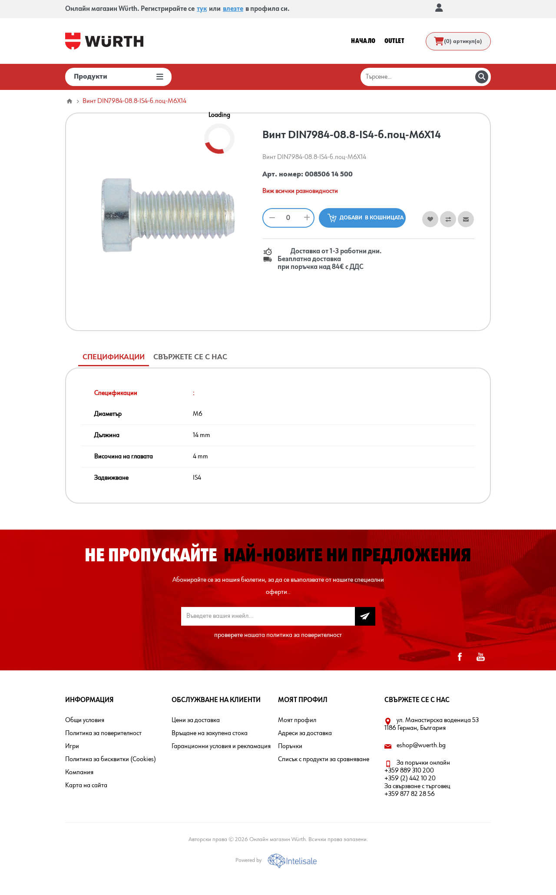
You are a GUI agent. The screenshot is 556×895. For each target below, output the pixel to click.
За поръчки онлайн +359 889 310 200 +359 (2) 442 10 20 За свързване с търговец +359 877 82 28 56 (417, 778)
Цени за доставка (196, 720)
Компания (79, 772)
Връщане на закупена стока (210, 733)
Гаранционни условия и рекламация (221, 746)
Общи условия (84, 720)
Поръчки (290, 746)
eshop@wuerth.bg (421, 745)
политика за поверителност (304, 635)
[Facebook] (460, 657)
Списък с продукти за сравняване (323, 759)
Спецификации (114, 357)
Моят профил (297, 720)
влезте (233, 9)
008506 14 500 (329, 174)
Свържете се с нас (190, 357)
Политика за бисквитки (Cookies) (110, 759)
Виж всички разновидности (300, 191)
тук (202, 9)
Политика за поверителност (103, 733)
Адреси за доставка (305, 733)
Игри (72, 746)
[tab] (113, 357)
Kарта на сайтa (86, 785)
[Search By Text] (481, 76)
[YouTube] (480, 657)
